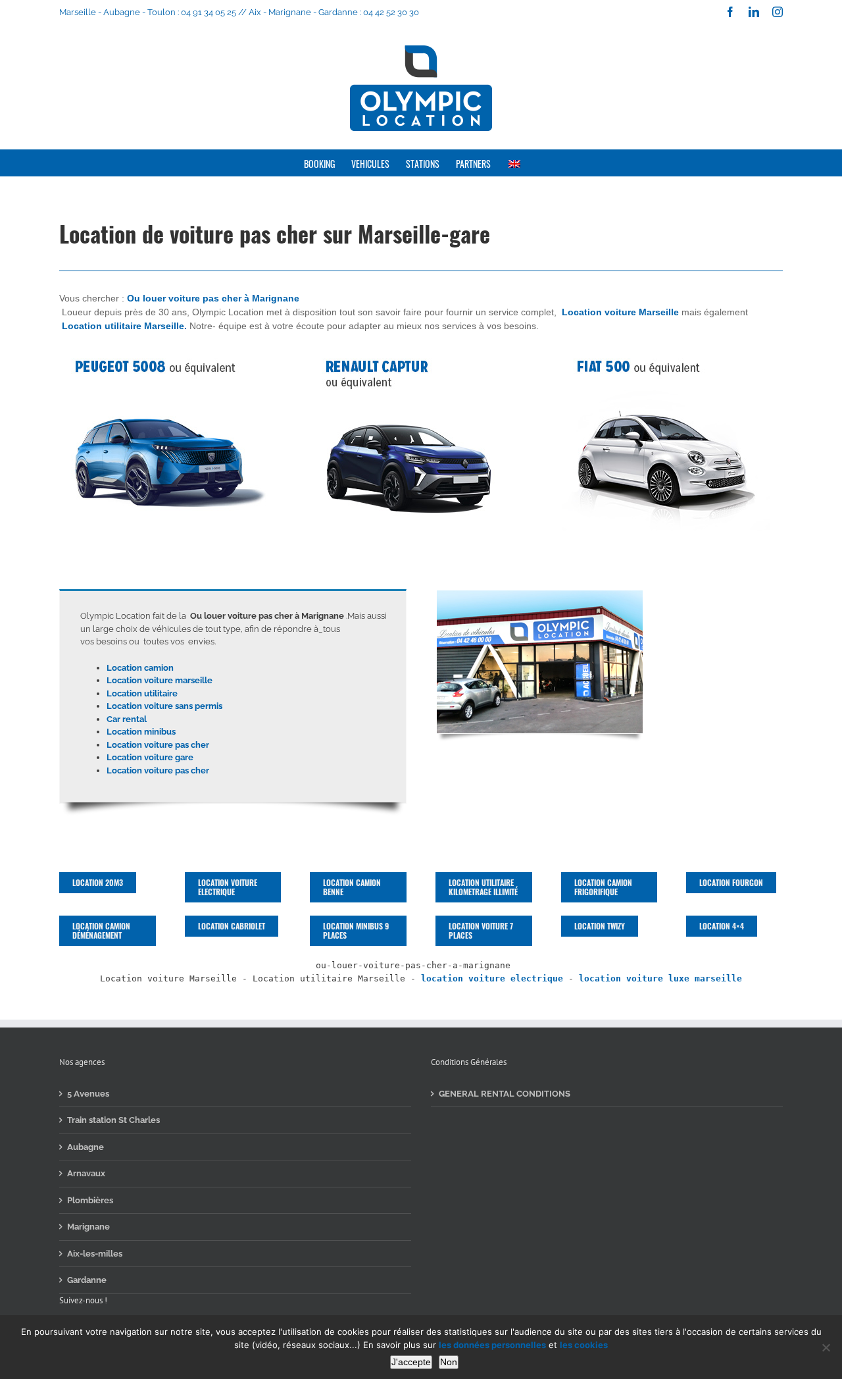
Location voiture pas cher (158, 745)
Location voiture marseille (159, 680)
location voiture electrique (492, 978)
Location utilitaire (142, 693)
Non (448, 1362)
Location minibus (141, 732)
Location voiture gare (150, 757)
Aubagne (85, 1147)
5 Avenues (88, 1094)
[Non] (825, 1347)
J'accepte (411, 1362)
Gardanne (87, 1280)
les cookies (584, 1345)
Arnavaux (86, 1173)
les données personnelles (492, 1345)
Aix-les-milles (94, 1254)
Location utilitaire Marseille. (124, 326)
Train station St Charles (113, 1120)
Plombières (90, 1200)
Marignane (88, 1227)
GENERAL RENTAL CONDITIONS (504, 1094)
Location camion (140, 668)
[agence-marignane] (539, 593)
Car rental (127, 719)
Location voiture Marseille (620, 312)
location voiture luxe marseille (660, 978)
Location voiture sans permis (164, 706)
